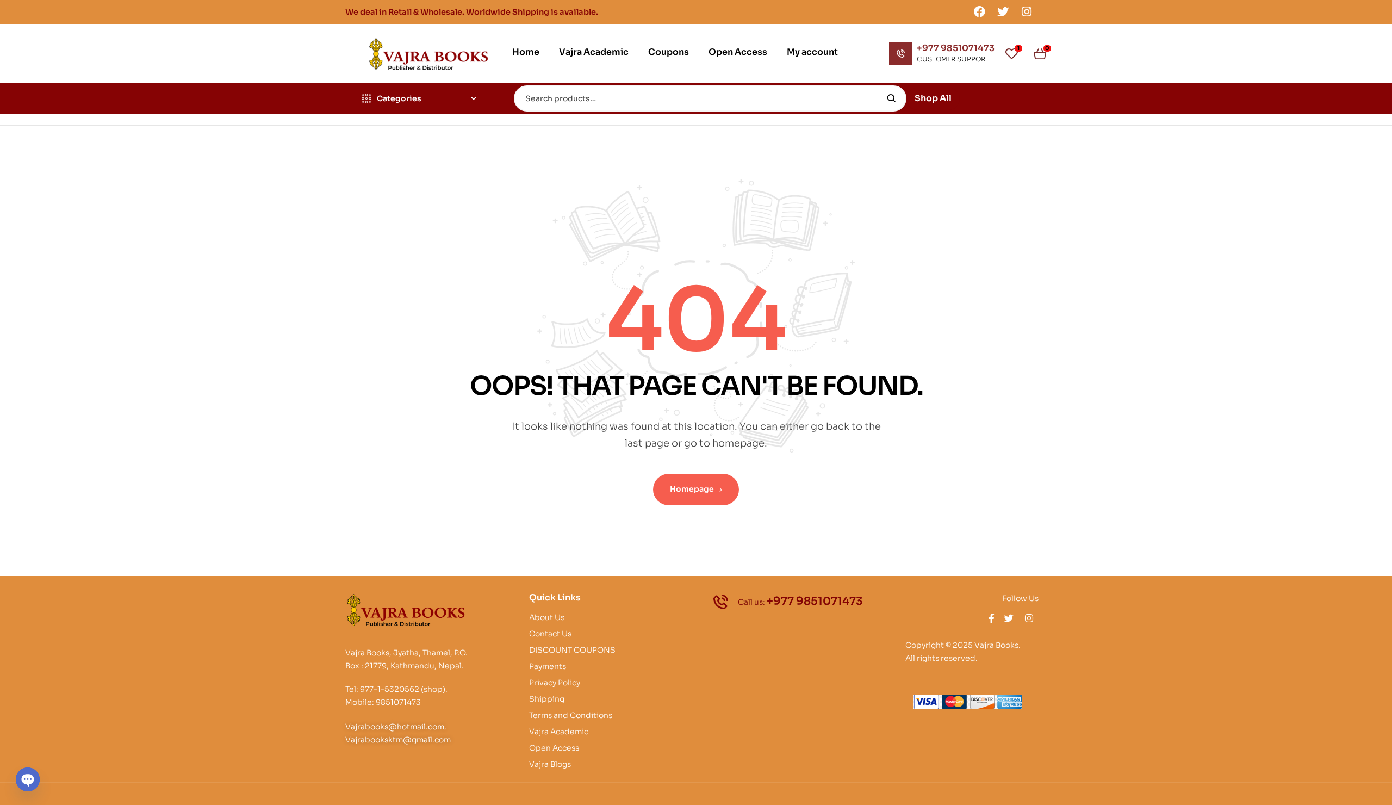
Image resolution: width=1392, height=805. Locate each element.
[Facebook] (979, 11)
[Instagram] (1026, 11)
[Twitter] (1003, 11)
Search (891, 98)
